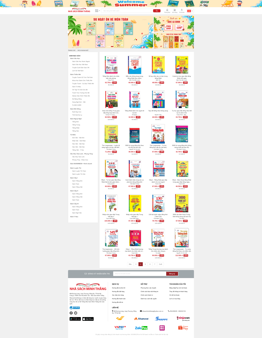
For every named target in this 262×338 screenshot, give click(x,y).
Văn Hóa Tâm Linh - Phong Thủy (81, 154)
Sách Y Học (74, 216)
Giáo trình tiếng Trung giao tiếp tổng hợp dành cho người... (111, 112)
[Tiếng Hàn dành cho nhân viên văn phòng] (111, 64)
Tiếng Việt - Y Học (78, 150)
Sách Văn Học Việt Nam (80, 64)
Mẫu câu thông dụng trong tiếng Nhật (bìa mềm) (134, 77)
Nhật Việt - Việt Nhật (78, 141)
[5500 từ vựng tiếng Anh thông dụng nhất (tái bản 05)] (182, 134)
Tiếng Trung (76, 125)
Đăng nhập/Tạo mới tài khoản (178, 288)
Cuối (160, 264)
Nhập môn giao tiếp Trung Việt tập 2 (110, 215)
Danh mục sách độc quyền (149, 298)
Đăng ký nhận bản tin (99, 274)
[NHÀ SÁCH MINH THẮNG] (79, 10)
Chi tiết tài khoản (174, 295)
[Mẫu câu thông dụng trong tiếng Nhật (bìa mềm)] (134, 64)
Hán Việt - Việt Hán (78, 144)
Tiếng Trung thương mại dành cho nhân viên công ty (158, 250)
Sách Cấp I (74, 178)
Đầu (130, 264)
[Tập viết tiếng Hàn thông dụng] (158, 99)
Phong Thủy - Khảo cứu (80, 160)
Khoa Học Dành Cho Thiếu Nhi (82, 80)
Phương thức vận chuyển (148, 288)
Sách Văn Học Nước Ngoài (81, 61)
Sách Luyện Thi (75, 168)
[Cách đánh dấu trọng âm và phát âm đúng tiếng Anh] (134, 168)
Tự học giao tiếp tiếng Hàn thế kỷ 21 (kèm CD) (182, 112)
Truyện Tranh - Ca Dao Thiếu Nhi (83, 83)
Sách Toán (75, 184)
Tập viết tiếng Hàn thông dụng (158, 111)
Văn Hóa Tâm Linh (78, 157)
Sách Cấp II (74, 191)
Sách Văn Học (75, 58)
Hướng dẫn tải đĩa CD (118, 288)
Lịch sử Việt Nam (78, 70)
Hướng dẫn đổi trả (117, 302)
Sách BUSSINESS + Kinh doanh (81, 163)
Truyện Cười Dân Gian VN (80, 67)
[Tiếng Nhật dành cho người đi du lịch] (134, 99)
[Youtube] (76, 312)
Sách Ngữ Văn (77, 213)
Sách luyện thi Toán (79, 171)
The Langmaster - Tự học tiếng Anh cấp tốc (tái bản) (158, 146)
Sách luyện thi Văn (78, 174)
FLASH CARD (76, 105)
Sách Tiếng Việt (77, 187)
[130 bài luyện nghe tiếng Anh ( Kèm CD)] (158, 203)
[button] (68, 32)
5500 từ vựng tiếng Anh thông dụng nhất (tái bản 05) (181, 146)
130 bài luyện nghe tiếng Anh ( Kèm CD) (158, 215)
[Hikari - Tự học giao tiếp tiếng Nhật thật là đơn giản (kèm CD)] (111, 168)
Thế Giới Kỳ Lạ (77, 115)
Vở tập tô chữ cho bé (80, 90)
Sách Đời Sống (75, 109)
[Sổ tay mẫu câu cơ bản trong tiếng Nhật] (158, 64)
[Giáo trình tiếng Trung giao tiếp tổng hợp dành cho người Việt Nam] (111, 99)
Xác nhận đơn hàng (118, 295)
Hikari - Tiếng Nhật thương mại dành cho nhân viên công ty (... (134, 250)
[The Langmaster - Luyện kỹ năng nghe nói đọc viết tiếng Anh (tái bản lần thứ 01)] (111, 134)
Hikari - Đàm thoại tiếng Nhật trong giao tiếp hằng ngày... (181, 181)
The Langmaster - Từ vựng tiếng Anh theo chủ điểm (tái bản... (182, 250)
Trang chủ (71, 50)
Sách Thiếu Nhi (75, 74)
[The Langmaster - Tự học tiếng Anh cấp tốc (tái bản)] (158, 134)
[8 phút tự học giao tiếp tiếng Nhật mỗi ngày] (182, 64)
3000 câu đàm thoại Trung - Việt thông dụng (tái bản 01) (182, 215)
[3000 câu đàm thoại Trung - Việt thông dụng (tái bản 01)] (182, 203)
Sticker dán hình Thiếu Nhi (81, 96)
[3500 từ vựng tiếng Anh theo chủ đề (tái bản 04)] (134, 134)
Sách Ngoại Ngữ (76, 119)
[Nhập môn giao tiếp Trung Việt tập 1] (134, 203)
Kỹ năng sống (77, 99)
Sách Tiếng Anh (77, 181)
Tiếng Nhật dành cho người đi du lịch (134, 112)
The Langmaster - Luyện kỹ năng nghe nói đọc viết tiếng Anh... (111, 146)
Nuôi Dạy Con (76, 112)
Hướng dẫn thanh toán (118, 298)
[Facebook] (71, 312)
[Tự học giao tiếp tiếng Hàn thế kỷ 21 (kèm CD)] (182, 99)
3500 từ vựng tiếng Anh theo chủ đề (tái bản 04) (134, 146)
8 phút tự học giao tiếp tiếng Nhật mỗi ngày (182, 77)
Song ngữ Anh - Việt (78, 102)
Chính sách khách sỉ (147, 295)
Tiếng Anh (75, 122)
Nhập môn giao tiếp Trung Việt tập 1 (134, 215)
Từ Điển (73, 135)
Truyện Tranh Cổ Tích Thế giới (82, 77)
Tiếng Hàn (75, 131)
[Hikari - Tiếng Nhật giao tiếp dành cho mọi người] (158, 168)
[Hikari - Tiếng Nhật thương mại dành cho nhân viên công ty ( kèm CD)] (134, 237)
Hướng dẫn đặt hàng (118, 291)
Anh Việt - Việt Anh (78, 138)
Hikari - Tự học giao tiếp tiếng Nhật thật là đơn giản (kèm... (110, 181)
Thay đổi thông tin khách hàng (178, 291)
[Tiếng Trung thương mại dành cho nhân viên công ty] (158, 237)
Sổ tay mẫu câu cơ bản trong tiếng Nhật (158, 77)
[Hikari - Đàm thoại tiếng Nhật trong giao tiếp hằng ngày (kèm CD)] (182, 168)
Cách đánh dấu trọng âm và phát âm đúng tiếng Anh (134, 181)
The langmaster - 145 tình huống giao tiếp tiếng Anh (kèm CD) (110, 250)
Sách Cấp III (74, 204)
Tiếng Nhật (75, 128)
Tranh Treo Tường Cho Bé (80, 93)
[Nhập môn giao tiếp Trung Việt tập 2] (111, 203)
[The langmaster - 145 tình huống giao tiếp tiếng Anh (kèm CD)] (111, 237)
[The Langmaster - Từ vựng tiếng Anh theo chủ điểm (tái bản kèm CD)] (182, 237)
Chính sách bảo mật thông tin (149, 291)
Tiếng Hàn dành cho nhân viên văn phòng (111, 77)
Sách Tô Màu (76, 86)
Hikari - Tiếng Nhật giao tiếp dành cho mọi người (158, 181)
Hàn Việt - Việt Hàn (78, 147)
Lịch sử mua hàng (174, 298)
